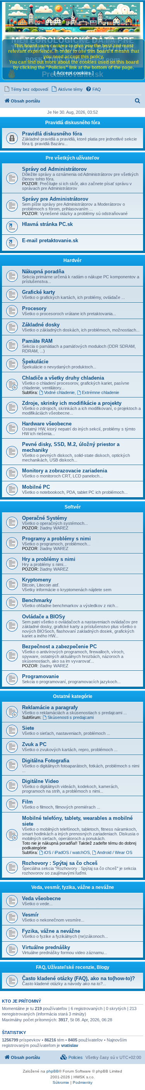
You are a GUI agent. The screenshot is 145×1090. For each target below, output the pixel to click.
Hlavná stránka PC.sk (47, 224)
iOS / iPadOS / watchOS (67, 852)
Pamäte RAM (37, 341)
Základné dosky (41, 325)
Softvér (73, 507)
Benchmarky (37, 600)
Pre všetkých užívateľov (72, 158)
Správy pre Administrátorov (55, 199)
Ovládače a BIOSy (43, 617)
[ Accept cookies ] (74, 73)
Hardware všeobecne (47, 424)
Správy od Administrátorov (54, 169)
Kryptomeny (36, 580)
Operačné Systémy (44, 518)
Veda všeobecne (41, 898)
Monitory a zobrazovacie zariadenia (64, 471)
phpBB (52, 1071)
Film (27, 802)
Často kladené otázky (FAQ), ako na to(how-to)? (78, 978)
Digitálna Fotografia (45, 761)
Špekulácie (35, 361)
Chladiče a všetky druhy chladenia (63, 378)
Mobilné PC (36, 487)
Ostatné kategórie (72, 696)
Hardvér (72, 260)
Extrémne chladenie (100, 392)
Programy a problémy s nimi (56, 539)
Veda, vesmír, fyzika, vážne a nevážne (72, 887)
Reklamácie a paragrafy (50, 707)
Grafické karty (38, 292)
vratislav (69, 1045)
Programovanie (40, 676)
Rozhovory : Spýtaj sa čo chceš (59, 863)
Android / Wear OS (114, 852)
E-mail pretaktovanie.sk (50, 240)
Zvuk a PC (34, 744)
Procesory (34, 308)
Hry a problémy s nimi (48, 559)
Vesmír (30, 915)
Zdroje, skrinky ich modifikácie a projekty (71, 403)
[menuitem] (26, 89)
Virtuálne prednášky (46, 947)
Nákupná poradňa (43, 271)
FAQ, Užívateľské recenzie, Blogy (72, 967)
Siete (28, 728)
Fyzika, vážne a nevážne (51, 931)
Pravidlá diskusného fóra (72, 122)
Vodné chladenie (59, 392)
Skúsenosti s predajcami (71, 717)
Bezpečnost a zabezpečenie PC (59, 646)
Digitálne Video (40, 781)
